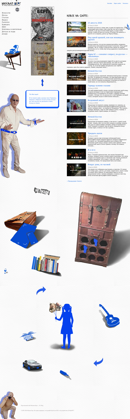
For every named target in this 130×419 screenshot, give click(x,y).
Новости (6, 13)
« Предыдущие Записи (74, 181)
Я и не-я (91, 150)
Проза (5, 15)
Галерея (6, 22)
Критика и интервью (12, 29)
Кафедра (6, 25)
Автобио (109, 3)
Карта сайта (117, 3)
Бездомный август (96, 100)
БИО (4, 27)
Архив (5, 34)
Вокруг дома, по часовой (99, 164)
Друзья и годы (8, 32)
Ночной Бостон (95, 71)
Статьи (5, 18)
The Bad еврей (33, 94)
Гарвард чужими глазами (99, 85)
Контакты (125, 3)
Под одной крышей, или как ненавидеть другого (106, 38)
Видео (5, 20)
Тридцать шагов (95, 133)
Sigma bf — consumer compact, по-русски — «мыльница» (107, 55)
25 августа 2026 (95, 23)
